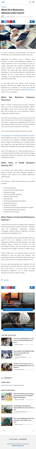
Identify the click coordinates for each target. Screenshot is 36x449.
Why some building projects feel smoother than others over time (24, 420)
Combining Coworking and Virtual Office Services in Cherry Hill (24, 407)
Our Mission (23, 439)
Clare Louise (19, 344)
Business (3, 6)
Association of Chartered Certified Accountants (19, 135)
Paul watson (19, 424)
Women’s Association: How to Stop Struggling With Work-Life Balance (24, 365)
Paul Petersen (10, 16)
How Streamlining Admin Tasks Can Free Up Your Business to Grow (24, 340)
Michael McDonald (20, 357)
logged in (10, 385)
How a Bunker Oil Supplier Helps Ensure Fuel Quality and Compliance (24, 353)
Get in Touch (13, 439)
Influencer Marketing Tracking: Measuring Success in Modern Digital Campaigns (24, 395)
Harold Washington (21, 411)
